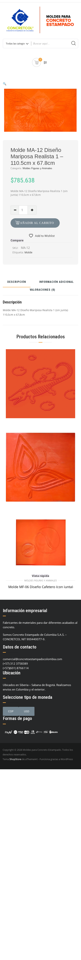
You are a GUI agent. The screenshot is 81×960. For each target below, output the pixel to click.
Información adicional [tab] (56, 282)
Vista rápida (40, 575)
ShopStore (15, 759)
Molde (28, 252)
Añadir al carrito (37, 222)
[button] (4, 84)
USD (26, 711)
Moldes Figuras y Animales (37, 168)
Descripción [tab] (16, 282)
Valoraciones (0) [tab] (42, 290)
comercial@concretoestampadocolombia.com (32, 659)
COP (10, 711)
